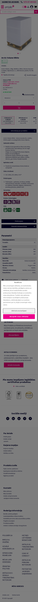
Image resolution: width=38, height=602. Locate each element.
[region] (19, 301)
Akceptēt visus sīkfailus (19, 316)
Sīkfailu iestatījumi (19, 311)
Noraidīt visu (18, 282)
